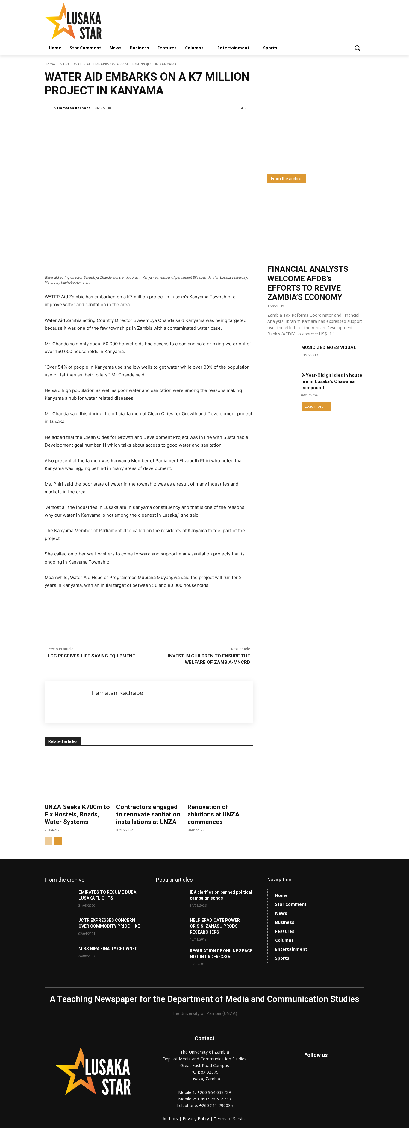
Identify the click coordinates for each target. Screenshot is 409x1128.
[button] (357, 48)
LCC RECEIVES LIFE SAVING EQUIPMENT (91, 656)
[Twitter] (329, 1079)
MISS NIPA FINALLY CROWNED (108, 948)
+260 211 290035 (216, 1105)
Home (50, 64)
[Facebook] (88, 617)
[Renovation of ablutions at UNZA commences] (220, 776)
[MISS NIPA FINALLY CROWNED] (59, 956)
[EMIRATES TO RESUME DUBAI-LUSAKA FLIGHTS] (59, 899)
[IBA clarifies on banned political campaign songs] (170, 899)
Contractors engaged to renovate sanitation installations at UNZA (148, 814)
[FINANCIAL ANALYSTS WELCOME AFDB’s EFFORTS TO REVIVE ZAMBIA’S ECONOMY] (315, 226)
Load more (314, 406)
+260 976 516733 (214, 1099)
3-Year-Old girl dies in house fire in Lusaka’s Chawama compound (331, 381)
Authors (171, 1118)
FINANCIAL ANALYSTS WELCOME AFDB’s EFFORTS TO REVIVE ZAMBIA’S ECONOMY (307, 283)
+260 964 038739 (214, 1092)
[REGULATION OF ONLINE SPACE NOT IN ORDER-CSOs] (170, 958)
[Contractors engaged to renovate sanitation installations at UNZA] (149, 776)
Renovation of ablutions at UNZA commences (213, 814)
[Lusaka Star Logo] (92, 21)
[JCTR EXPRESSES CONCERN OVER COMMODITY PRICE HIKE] (59, 928)
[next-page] (58, 841)
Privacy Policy (196, 1118)
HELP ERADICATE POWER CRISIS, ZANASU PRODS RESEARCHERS (215, 926)
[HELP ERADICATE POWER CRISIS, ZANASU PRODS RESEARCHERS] (170, 928)
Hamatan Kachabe (73, 108)
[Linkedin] (115, 617)
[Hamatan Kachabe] (48, 108)
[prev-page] (48, 841)
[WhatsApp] (129, 617)
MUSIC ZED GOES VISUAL (328, 347)
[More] (143, 617)
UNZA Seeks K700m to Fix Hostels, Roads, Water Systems (77, 814)
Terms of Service (230, 1118)
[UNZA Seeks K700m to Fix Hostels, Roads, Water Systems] (77, 776)
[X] (101, 617)
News (64, 64)
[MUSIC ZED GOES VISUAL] (281, 354)
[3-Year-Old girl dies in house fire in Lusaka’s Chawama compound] (281, 382)
